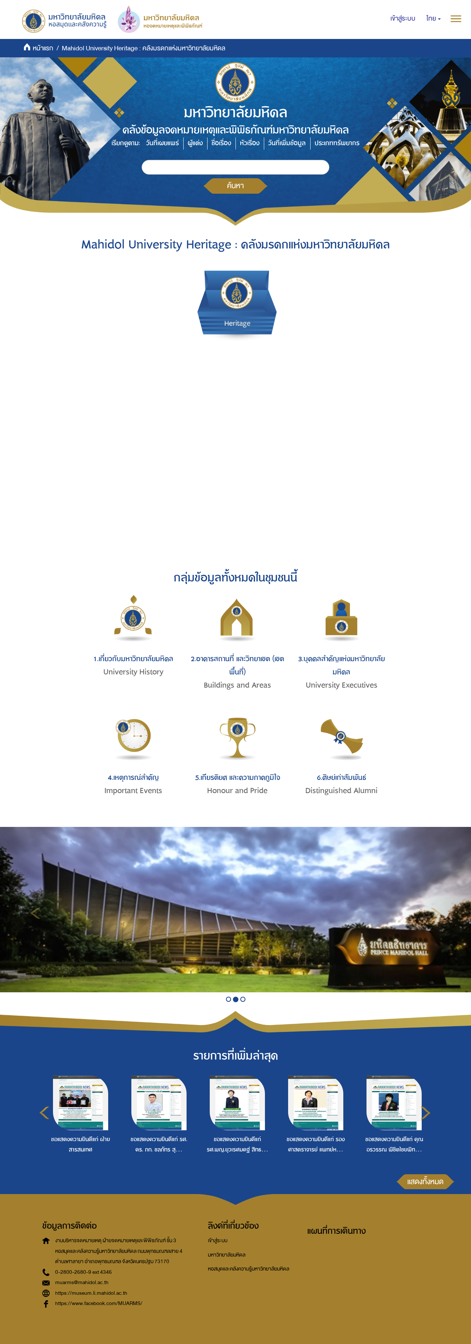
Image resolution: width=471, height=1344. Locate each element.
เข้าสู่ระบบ (217, 1240)
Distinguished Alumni (341, 791)
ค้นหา (235, 185)
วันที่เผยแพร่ (162, 143)
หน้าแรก (43, 48)
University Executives (342, 685)
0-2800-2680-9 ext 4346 (83, 1272)
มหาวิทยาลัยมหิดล (226, 1254)
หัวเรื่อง (249, 143)
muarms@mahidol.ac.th (82, 1282)
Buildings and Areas (237, 685)
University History (133, 672)
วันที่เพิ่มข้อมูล (287, 143)
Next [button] (425, 1113)
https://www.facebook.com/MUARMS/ (98, 1303)
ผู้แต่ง (195, 143)
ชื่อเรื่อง (221, 143)
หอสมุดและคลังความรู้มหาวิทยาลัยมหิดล (248, 1268)
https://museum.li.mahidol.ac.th (91, 1293)
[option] (79, 1128)
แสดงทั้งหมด (425, 1181)
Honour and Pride (237, 791)
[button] (433, 19)
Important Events (133, 791)
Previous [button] (44, 1113)
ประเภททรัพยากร (337, 143)
